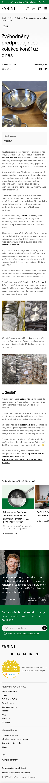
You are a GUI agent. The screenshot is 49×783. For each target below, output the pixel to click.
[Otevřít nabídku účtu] (33, 8)
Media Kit (6, 718)
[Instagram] (24, 654)
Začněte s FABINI (9, 699)
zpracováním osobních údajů (28, 633)
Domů (4, 18)
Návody (5, 747)
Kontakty (6, 722)
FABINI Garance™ (10, 691)
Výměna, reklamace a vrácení (15, 739)
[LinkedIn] (37, 654)
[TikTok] (30, 654)
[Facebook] (18, 654)
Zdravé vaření (8, 703)
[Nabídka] (45, 8)
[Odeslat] (44, 628)
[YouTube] (12, 654)
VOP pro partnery (10, 760)
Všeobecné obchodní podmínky (16, 772)
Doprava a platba (10, 735)
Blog (11, 18)
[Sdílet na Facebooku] (40, 69)
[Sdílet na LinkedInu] (45, 69)
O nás (4, 695)
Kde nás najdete (9, 707)
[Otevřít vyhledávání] (27, 8)
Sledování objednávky (11, 743)
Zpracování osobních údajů (14, 768)
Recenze (6, 710)
